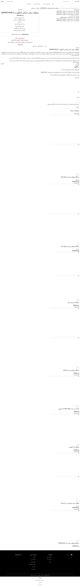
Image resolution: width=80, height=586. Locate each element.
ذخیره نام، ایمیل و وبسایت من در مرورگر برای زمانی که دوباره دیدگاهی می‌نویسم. (63, 104)
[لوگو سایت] (77, 1)
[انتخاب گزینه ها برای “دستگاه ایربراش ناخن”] (77, 300)
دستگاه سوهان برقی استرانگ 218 (70, 177)
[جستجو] (19, 1)
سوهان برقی (27, 42)
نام (78, 91)
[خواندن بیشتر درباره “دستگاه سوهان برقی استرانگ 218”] (77, 174)
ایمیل (78, 97)
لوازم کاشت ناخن (73, 8)
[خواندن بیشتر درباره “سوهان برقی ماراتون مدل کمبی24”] (77, 500)
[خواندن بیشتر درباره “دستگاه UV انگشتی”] (77, 444)
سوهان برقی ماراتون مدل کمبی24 (70, 503)
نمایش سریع (74, 174)
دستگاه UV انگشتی (74, 447)
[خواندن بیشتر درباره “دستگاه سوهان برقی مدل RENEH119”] (77, 540)
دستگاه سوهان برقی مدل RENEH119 (68, 543)
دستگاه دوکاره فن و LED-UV (71, 370)
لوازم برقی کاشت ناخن (63, 8)
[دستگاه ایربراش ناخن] (67, 263)
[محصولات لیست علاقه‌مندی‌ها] (6, 1)
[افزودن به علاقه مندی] (68, 174)
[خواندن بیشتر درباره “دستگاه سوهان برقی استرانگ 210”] (77, 244)
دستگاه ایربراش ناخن (73, 302)
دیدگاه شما (76, 77)
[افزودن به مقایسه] (71, 174)
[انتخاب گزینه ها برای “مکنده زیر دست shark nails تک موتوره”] (77, 406)
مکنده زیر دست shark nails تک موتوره (68, 408)
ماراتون (77, 506)
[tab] (45, 46)
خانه (78, 8)
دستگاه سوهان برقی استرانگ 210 (70, 246)
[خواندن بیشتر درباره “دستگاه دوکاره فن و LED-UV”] (77, 368)
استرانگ (77, 179)
